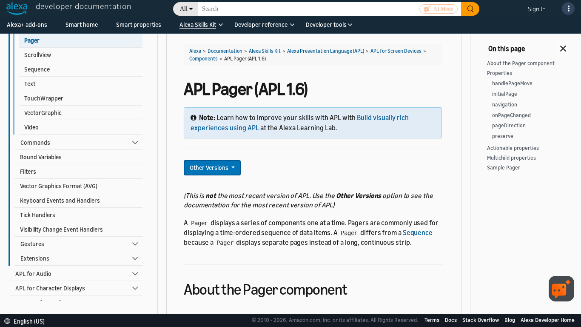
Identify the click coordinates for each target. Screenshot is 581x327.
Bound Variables (41, 157)
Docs (451, 319)
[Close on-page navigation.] (563, 45)
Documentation (225, 51)
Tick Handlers (37, 214)
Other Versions (210, 167)
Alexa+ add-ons (27, 24)
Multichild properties (511, 158)
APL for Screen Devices (396, 51)
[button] (197, 27)
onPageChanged (511, 115)
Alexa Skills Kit (197, 24)
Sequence (37, 69)
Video (31, 127)
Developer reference (261, 24)
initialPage (504, 94)
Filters (28, 171)
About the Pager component (521, 63)
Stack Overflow (481, 319)
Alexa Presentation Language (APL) (325, 51)
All (184, 9)
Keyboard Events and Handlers (60, 200)
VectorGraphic (43, 112)
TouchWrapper (43, 98)
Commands (35, 142)
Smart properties (138, 24)
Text (29, 83)
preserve (502, 136)
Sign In (537, 8)
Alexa (195, 51)
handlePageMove (512, 83)
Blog (510, 319)
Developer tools (326, 24)
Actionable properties (513, 148)
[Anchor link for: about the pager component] (354, 288)
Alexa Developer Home (548, 319)
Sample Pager (503, 167)
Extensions (34, 258)
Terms (432, 319)
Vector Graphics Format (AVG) (58, 185)
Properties (499, 73)
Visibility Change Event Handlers (61, 229)
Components (203, 58)
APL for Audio (33, 273)
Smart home (82, 24)
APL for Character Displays (50, 288)
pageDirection (509, 125)
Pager (32, 40)
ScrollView (37, 54)
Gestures (32, 243)
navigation (504, 104)
